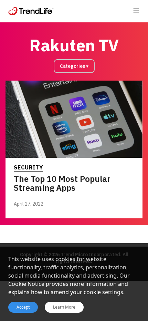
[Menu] (136, 11)
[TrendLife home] (31, 11)
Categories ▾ (74, 66)
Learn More (64, 307)
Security (28, 167)
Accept (23, 307)
